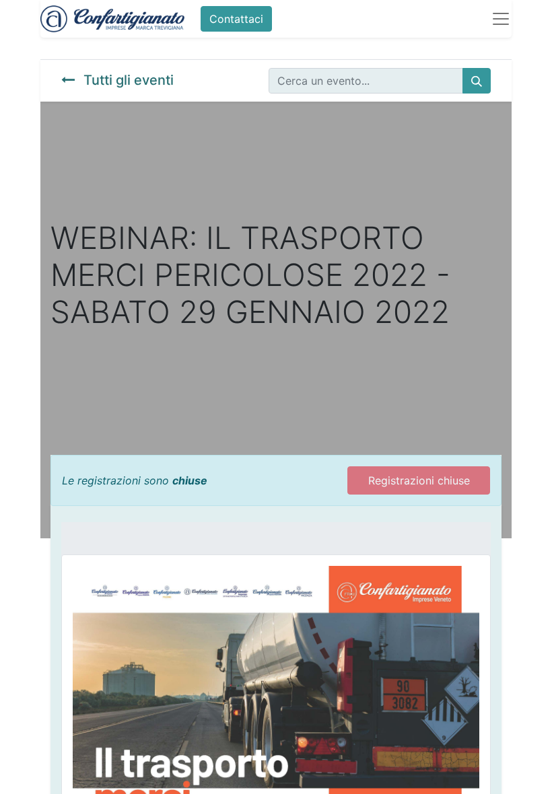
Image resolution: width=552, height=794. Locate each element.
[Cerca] (476, 81)
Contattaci (236, 19)
